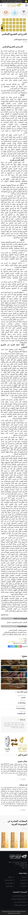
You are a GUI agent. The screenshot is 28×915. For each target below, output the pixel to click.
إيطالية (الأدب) (21, 703)
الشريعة (20, 638)
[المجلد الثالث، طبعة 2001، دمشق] (22, 840)
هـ (10, 30)
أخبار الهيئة (23, 880)
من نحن (24, 877)
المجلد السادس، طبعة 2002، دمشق (15, 641)
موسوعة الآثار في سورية (20, 902)
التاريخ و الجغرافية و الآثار (20, 706)
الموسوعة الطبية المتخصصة (19, 895)
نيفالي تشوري (22, 761)
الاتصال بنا (23, 886)
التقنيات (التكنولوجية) (21, 695)
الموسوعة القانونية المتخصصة (18, 899)
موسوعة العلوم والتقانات (20, 905)
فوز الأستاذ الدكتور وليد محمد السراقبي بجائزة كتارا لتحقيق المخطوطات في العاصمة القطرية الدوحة (11, 1)
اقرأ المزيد (23, 779)
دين (23, 640)
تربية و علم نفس (22, 711)
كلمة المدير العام (9, 880)
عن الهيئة (10, 877)
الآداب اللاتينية (22, 700)
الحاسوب (23, 697)
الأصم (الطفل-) (21, 713)
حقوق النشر (23, 883)
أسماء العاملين (9, 886)
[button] (25, 828)
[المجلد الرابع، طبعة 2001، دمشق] (13, 840)
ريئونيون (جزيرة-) (21, 708)
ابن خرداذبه (23, 785)
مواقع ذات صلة (9, 883)
